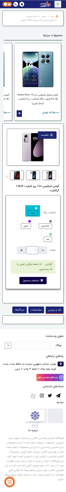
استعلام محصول (31, 281)
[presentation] (59, 176)
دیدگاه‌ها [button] (19, 310)
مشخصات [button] (36, 310)
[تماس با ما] (9, 482)
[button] (21, 4)
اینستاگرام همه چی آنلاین (47, 377)
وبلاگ (58, 345)
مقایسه (45, 135)
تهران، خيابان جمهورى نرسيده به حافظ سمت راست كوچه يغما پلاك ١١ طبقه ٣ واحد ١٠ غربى (29, 366)
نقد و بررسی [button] (54, 310)
